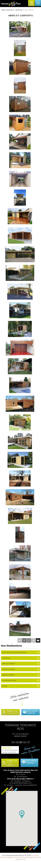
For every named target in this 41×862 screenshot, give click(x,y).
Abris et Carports (29, 10)
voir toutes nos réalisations (14, 652)
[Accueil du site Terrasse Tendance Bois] (11, 6)
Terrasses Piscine (9, 680)
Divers (4, 686)
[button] (21, 814)
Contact (35, 855)
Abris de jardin (8, 675)
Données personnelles (31, 857)
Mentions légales (6, 857)
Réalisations (18, 10)
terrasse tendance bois (7, 10)
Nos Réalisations (11, 645)
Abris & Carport (8, 663)
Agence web (20, 859)
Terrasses (6, 658)
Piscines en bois (8, 669)
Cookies (18, 857)
